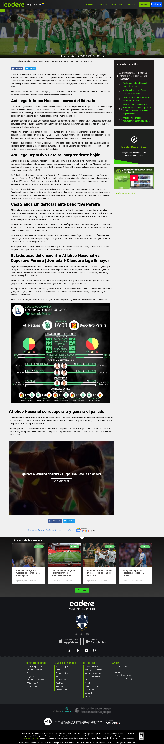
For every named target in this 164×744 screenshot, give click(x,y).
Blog (13, 61)
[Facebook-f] (77, 650)
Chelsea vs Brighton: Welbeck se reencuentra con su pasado (28, 573)
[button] (17, 68)
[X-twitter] (69, 650)
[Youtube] (86, 650)
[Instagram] (95, 650)
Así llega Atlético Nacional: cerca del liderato (135, 84)
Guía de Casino (104, 4)
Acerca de (132, 4)
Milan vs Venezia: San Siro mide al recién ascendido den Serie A (99, 573)
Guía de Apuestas (118, 4)
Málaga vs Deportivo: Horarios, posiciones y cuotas (133, 573)
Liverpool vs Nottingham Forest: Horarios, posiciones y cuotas (63, 573)
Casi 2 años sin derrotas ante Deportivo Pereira (136, 99)
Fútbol (20, 61)
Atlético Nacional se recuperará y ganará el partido (136, 119)
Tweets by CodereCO (124, 193)
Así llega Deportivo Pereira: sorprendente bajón (135, 92)
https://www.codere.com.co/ (28, 738)
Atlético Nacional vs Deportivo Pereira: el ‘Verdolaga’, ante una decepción (133, 76)
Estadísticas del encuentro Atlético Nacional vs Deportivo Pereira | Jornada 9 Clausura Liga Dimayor (137, 109)
